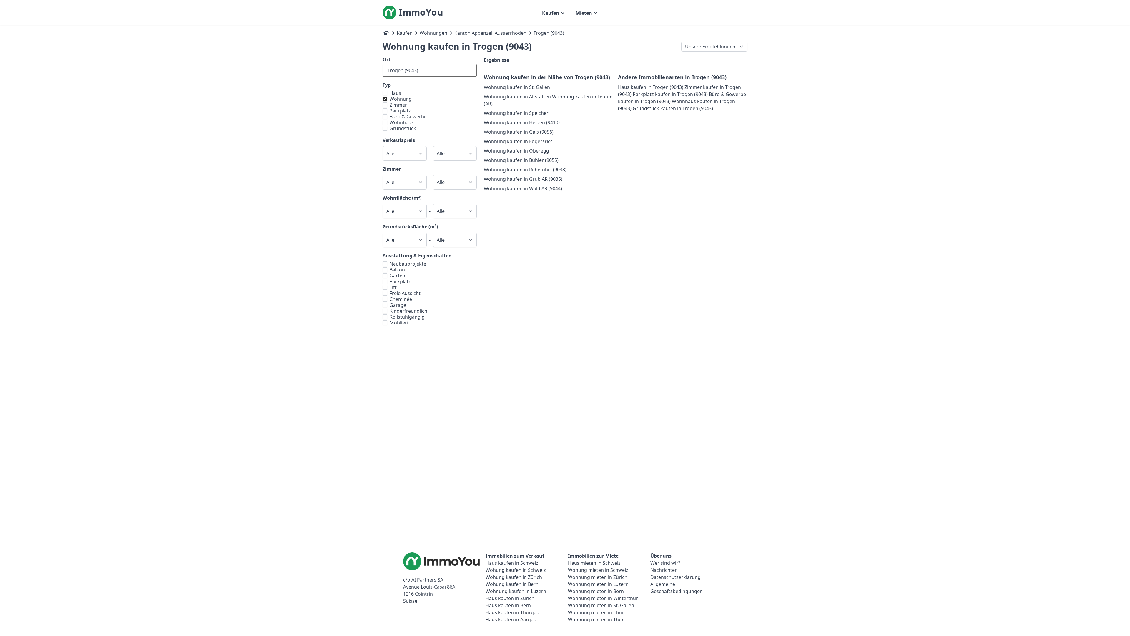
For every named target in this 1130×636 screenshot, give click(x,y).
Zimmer (398, 104)
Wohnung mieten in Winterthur (603, 598)
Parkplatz (400, 110)
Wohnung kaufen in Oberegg (516, 151)
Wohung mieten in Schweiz (598, 570)
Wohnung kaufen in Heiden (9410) (522, 122)
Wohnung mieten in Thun (596, 619)
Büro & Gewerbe (408, 116)
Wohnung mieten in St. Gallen (601, 605)
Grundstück (403, 128)
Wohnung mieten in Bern (596, 591)
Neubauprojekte (408, 263)
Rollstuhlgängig (407, 316)
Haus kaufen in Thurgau (512, 612)
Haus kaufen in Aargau (511, 619)
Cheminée (401, 299)
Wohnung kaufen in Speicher (516, 113)
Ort (386, 59)
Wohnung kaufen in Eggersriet (518, 141)
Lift (393, 287)
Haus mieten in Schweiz (594, 563)
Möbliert (399, 322)
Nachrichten (664, 570)
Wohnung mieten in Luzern (598, 584)
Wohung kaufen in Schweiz (516, 570)
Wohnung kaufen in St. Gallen (517, 87)
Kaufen (405, 33)
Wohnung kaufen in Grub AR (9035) (523, 179)
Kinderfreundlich (408, 311)
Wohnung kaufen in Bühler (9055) (521, 160)
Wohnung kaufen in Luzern (516, 591)
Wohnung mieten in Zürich (597, 577)
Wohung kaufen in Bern (512, 584)
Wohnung (401, 99)
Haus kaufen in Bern (508, 605)
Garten (397, 275)
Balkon (397, 269)
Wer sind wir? (665, 563)
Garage (398, 305)
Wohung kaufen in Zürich (514, 577)
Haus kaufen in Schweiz (512, 563)
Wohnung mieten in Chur (596, 612)
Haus (395, 93)
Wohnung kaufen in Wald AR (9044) (523, 188)
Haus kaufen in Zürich (510, 598)
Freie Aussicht (405, 293)
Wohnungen (433, 33)
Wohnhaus (402, 122)
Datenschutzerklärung (675, 577)
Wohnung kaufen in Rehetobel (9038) (525, 169)
